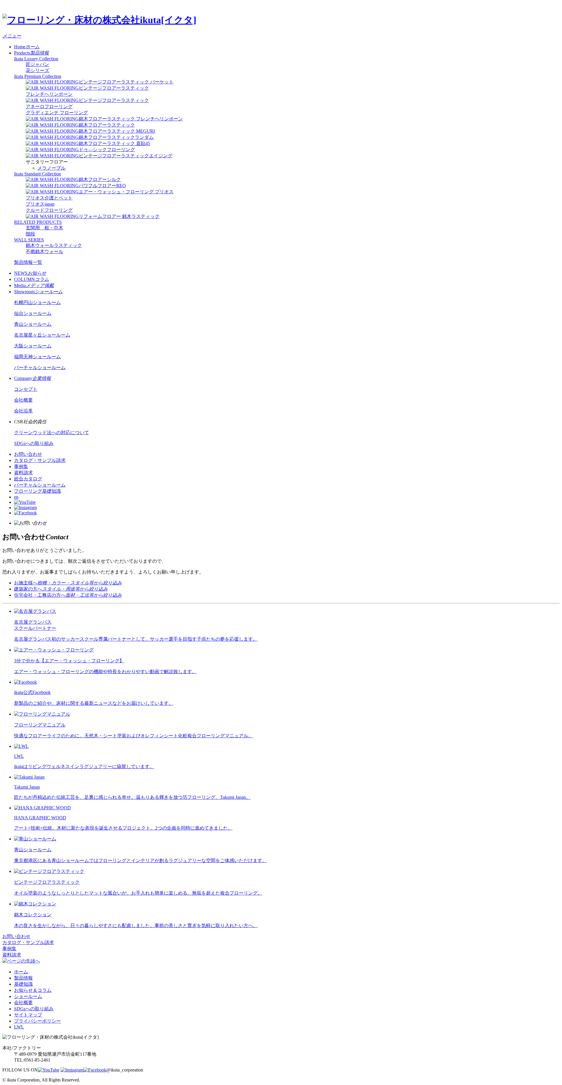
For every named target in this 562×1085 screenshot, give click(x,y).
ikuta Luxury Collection (36, 58)
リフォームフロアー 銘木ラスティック (119, 216)
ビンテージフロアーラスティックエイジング (125, 155)
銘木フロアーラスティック (107, 124)
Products (31, 52)
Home (27, 46)
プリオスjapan (40, 204)
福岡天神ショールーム (37, 356)
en (16, 496)
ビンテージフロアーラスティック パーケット (126, 81)
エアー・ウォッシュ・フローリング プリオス (126, 191)
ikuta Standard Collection (37, 173)
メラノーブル (51, 168)
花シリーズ (37, 70)
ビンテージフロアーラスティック (114, 100)
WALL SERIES (29, 239)
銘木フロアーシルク (100, 179)
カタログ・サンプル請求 (40, 460)
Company (32, 378)
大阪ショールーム (33, 345)
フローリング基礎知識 (37, 491)
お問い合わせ (28, 454)
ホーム (21, 971)
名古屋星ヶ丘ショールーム (42, 334)
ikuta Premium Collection (37, 76)
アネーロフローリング (49, 106)
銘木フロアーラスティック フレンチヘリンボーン (131, 118)
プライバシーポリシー (37, 1021)
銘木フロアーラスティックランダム (116, 137)
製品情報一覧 (28, 262)
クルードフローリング (49, 210)
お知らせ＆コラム (33, 990)
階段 (30, 233)
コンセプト (25, 389)
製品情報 (23, 977)
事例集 (21, 466)
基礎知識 (23, 984)
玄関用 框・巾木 (44, 227)
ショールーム (28, 996)
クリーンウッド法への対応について (51, 432)
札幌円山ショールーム (37, 302)
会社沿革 (23, 410)
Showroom (38, 291)
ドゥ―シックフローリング (107, 149)
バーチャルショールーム (40, 367)
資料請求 (23, 472)
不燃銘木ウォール (44, 251)
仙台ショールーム (33, 313)
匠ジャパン (37, 64)
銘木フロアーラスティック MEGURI (117, 131)
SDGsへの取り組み (34, 443)
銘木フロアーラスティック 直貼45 (114, 143)
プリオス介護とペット (49, 197)
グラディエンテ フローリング (57, 112)
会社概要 (23, 400)
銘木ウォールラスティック (54, 245)
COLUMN (31, 279)
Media (34, 285)
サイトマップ (28, 1014)
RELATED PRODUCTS (38, 222)
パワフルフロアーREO (102, 185)
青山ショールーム (33, 324)
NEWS (30, 273)
